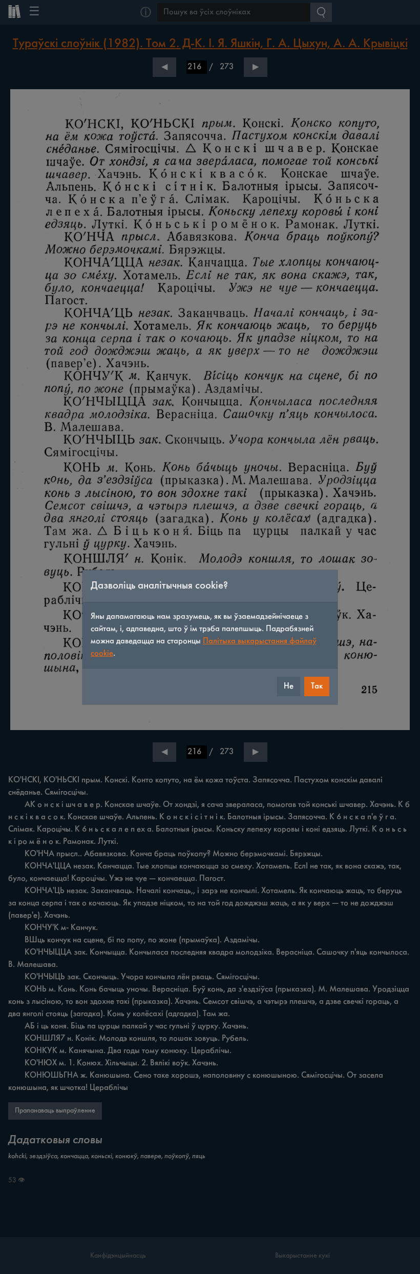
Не (288, 686)
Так (317, 686)
